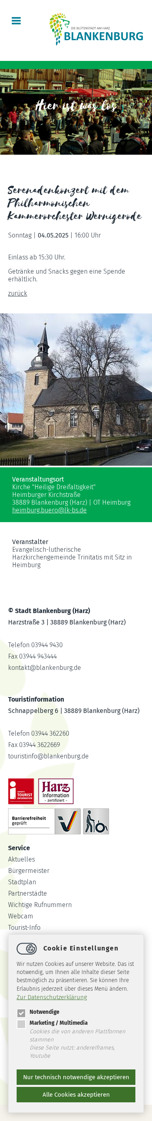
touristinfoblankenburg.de (48, 756)
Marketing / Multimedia (59, 1022)
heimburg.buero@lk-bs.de (49, 510)
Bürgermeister (28, 871)
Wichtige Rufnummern (40, 905)
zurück (17, 293)
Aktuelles (21, 859)
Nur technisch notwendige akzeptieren (76, 1077)
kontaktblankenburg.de (44, 668)
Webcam (20, 916)
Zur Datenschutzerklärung (52, 997)
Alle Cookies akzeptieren (76, 1094)
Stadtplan (22, 882)
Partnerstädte (27, 893)
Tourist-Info (24, 927)
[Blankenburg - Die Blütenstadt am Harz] (96, 45)
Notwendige (44, 1012)
